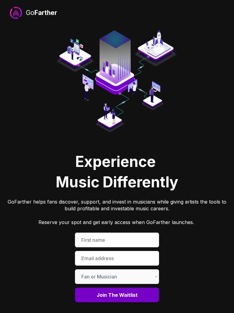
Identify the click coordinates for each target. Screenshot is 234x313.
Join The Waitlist (117, 295)
